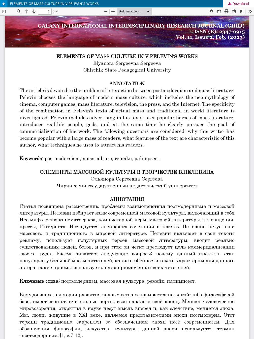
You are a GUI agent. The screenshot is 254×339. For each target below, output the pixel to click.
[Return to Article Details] (3, 3)
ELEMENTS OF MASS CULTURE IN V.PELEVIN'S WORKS (54, 3)
